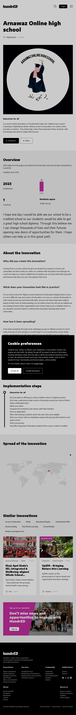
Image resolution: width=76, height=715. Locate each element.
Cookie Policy (38, 364)
